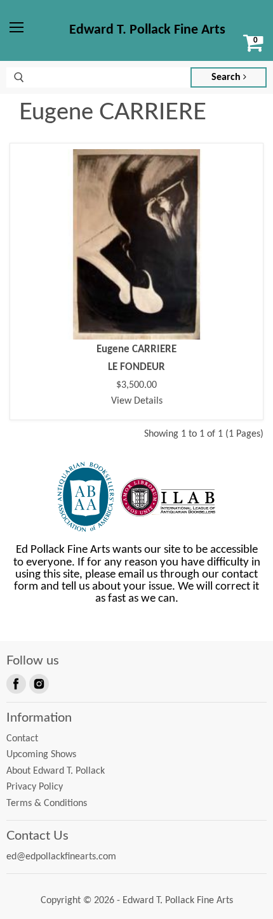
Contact (22, 739)
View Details (137, 401)
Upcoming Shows (41, 755)
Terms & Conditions (46, 803)
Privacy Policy (34, 787)
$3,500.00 (136, 385)
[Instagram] (38, 682)
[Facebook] (15, 682)
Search (227, 77)
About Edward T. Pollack (55, 771)
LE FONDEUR (136, 367)
